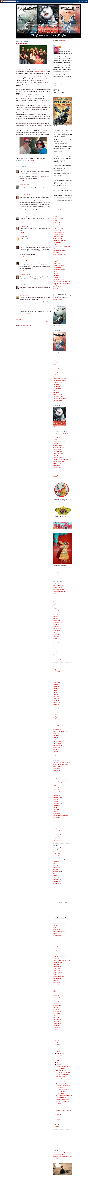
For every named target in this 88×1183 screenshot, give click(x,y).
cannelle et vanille (57, 943)
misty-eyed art (56, 620)
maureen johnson (57, 720)
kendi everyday (57, 984)
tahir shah (55, 751)
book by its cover (57, 937)
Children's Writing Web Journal (60, 782)
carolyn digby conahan (58, 671)
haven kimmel (56, 682)
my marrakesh (56, 634)
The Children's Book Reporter (60, 398)
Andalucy (55, 436)
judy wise (55, 654)
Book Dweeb (56, 217)
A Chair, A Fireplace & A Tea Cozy (61, 434)
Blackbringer (56, 848)
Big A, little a (56, 768)
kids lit (55, 807)
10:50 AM (22, 281)
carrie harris (56, 673)
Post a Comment (19, 319)
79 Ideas (55, 925)
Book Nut (55, 359)
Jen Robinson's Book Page (59, 240)
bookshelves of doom (58, 774)
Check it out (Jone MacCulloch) (60, 780)
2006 (56, 1126)
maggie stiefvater (57, 714)
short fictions (56, 883)
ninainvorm (56, 999)
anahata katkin (56, 630)
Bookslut (55, 443)
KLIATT (55, 248)
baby (54, 865)
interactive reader (57, 797)
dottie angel (56, 958)
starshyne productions (58, 595)
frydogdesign (56, 970)
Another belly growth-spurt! (62, 1079)
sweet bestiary (56, 1015)
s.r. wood (55, 739)
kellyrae (55, 603)
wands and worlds (57, 834)
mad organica (56, 610)
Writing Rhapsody (57, 289)
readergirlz (55, 823)
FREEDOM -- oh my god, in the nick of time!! (63, 1111)
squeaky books (56, 831)
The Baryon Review (58, 396)
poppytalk (55, 1007)
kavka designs (56, 982)
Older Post (48, 322)
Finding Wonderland (58, 374)
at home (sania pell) (58, 935)
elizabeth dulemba (57, 789)
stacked (55, 471)
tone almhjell (23, 245)
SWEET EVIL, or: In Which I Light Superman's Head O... (63, 1073)
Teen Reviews (56, 277)
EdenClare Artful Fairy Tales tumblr (61, 960)
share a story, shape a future (59, 827)
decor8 (55, 951)
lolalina (55, 992)
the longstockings (57, 833)
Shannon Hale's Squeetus (59, 269)
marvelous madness (57, 587)
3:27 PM (22, 180)
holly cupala (56, 684)
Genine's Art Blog (57, 972)
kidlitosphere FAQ (57, 805)
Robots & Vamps (57, 467)
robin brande (56, 737)
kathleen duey (56, 700)
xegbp (54, 650)
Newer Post (18, 322)
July (58, 1058)
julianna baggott (57, 698)
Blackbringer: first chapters (59, 1152)
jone (54, 640)
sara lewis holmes (57, 741)
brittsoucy (55, 616)
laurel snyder (56, 704)
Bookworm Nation (57, 223)
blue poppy (56, 642)
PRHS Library (56, 263)
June (58, 1060)
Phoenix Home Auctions (25, 309)
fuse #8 (55, 793)
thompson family (57, 1023)
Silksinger (55, 861)
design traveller (57, 952)
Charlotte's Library (57, 224)
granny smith (56, 601)
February (59, 1117)
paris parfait (56, 636)
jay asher (55, 690)
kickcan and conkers (58, 986)
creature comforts (57, 949)
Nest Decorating (57, 998)
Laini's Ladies (56, 855)
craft (54, 873)
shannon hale (56, 747)
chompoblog (56, 784)
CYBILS (55, 786)
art (54, 863)
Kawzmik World (57, 242)
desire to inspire (57, 954)
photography (56, 879)
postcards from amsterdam (59, 591)
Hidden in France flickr (58, 976)
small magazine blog (58, 1011)
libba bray (55, 706)
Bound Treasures (57, 363)
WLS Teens (56, 477)
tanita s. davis (56, 753)
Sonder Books (56, 275)
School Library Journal (58, 265)
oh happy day (56, 1001)
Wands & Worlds (57, 287)
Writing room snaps (60, 1076)
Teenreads (55, 473)
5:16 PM (22, 212)
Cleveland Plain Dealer (58, 447)
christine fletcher (57, 674)
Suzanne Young (23, 216)
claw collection (57, 871)
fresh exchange (56, 968)
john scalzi (56, 694)
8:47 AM (22, 270)
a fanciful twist (56, 927)
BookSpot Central (57, 221)
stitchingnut (56, 608)
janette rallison (56, 688)
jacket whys (56, 799)
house (54, 875)
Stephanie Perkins (20, 75)
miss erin (55, 811)
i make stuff (56, 980)
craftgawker (56, 947)
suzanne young (56, 749)
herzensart (55, 974)
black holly (56, 667)
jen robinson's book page (59, 803)
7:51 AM (22, 256)
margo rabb (56, 716)
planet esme (56, 819)
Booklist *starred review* (59, 441)
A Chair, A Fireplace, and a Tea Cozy (61, 209)
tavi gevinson (56, 1017)
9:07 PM (22, 241)
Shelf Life (55, 273)
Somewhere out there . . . (61, 1070)
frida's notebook (57, 659)
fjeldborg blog (56, 964)
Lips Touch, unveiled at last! (62, 1089)
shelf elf (55, 829)
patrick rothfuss (57, 729)
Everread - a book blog (58, 232)
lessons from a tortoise (58, 809)
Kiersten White (23, 184)
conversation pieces (58, 945)
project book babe (57, 821)
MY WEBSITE (56, 572)
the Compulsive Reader (58, 475)
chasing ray (56, 778)
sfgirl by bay (56, 1009)
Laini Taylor (64, 47)
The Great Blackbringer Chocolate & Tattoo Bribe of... (64, 1096)
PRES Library (56, 384)
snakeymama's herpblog (59, 589)
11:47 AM (22, 305)
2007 (56, 1124)
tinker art (55, 614)
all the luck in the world (59, 931)
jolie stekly (56, 696)
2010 (56, 1042)
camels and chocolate (58, 941)
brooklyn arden (57, 776)
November (59, 1049)
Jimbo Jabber (56, 583)
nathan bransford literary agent (60, 815)
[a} (54, 605)
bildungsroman (56, 770)
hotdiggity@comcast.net (59, 85)
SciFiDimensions (57, 267)
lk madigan (56, 712)
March (58, 1114)
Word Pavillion (56, 836)
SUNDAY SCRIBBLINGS (59, 576)
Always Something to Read (59, 211)
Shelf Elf (55, 271)
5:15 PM (22, 191)
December (59, 1046)
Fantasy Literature (57, 451)
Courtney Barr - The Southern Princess (28, 195)
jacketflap (55, 801)
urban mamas (56, 1025)
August (58, 1055)
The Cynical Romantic (58, 279)
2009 (56, 1044)
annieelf (55, 607)
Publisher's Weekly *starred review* (61, 459)
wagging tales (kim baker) (59, 755)
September (59, 1053)
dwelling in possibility (58, 228)
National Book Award (58, 859)
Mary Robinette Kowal (58, 718)
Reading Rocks (57, 463)
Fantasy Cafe (56, 372)
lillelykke (55, 988)
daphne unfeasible (57, 787)
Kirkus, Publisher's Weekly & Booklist (62, 246)
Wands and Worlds (57, 400)
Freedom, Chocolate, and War (63, 1099)
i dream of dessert (57, 978)
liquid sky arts (56, 990)
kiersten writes (56, 702)
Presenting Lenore (57, 457)
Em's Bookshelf (57, 230)
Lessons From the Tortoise (59, 250)
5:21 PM (22, 222)
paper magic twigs (57, 1005)
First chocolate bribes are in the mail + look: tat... (63, 1092)
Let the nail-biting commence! (63, 1081)
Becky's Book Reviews (58, 437)
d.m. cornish (56, 678)
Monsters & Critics (57, 382)
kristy (54, 632)
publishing (56, 881)
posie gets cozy (57, 644)
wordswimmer (56, 838)
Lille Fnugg (56, 708)
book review (56, 867)
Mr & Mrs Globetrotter (58, 996)
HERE (45, 158)
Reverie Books (56, 465)
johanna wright (56, 692)
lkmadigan (22, 236)
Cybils (55, 850)
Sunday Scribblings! (58, 585)
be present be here (57, 597)
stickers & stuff (56, 1013)
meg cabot (55, 721)
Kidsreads (55, 244)
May (58, 1062)
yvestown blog (56, 1031)
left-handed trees (57, 646)
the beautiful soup (57, 1019)
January (58, 1119)
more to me (56, 593)
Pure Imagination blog (58, 461)
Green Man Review (57, 238)
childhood (55, 869)
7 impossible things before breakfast (61, 762)
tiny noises (56, 618)
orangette (55, 1003)
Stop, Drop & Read (57, 394)
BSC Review (56, 365)
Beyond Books (56, 213)
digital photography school (59, 956)
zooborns (55, 1033)
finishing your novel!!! (58, 962)
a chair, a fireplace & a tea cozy (60, 764)
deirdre (55, 638)
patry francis (56, 626)
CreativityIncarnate (57, 226)
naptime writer (56, 723)
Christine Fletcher (24, 260)
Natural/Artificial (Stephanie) (60, 725)
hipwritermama (56, 795)
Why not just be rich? (61, 1083)
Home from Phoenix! (61, 1105)
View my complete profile (60, 78)
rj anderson (56, 735)
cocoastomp (56, 676)
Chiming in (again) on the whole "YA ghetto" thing (63, 1067)
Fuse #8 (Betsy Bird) (58, 236)
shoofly (55, 652)
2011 (56, 1040)
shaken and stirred (57, 825)
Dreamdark (56, 852)
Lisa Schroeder (23, 226)
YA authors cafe (57, 840)
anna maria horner (57, 612)
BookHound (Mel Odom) (59, 219)
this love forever (57, 1021)
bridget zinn (56, 669)
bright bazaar (56, 939)
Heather (21, 285)
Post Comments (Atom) (27, 325)
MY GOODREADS (57, 574)
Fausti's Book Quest (58, 234)
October (59, 1051)
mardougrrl (56, 624)
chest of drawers (57, 599)
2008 (56, 1122)
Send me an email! (57, 299)
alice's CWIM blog (57, 766)
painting (55, 877)
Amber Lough (23, 169)
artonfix (55, 933)
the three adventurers (58, 655)
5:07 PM (22, 315)
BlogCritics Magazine (58, 215)
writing (55, 885)
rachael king (56, 733)
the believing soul (57, 628)
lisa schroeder (56, 710)
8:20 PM (22, 232)
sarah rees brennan (57, 745)
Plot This (55, 455)
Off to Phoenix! (59, 1108)
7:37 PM (22, 291)
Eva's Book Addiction (58, 370)
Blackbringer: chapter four (59, 1154)
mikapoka (55, 994)
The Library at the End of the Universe (62, 281)
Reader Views (56, 386)
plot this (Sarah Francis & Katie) (60, 731)
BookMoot (56, 772)
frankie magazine (57, 966)
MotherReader (56, 813)
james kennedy (56, 686)
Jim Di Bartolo (65, 40)
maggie (55, 657)
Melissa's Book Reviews (59, 256)
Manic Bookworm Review (59, 254)
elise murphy (56, 680)
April (58, 1064)
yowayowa (55, 1029)
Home (33, 322)
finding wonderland (58, 791)
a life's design (56, 929)
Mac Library (56, 252)
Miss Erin (55, 258)
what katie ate (56, 1027)
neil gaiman (56, 727)
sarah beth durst (57, 743)
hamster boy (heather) (58, 622)
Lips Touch (56, 857)
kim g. (54, 648)
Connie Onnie (23, 295)
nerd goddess (56, 817)
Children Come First (58, 369)
